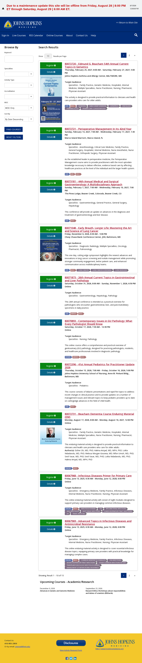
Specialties (8, 68)
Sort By (7, 114)
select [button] (31, 74)
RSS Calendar (36, 35)
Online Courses (54, 35)
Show (41, 56)
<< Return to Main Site (127, 22)
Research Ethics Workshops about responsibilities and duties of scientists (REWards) (105, 592)
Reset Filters (13, 137)
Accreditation (9, 91)
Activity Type (9, 80)
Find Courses (13, 129)
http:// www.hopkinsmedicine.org (109, 649)
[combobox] (16, 74)
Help (93, 35)
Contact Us (82, 35)
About (69, 35)
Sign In (5, 35)
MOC (6, 102)
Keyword (7, 52)
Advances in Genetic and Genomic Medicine (57, 591)
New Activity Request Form (71, 650)
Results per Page (59, 56)
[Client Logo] (23, 27)
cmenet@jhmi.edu (22, 646)
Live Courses (19, 35)
